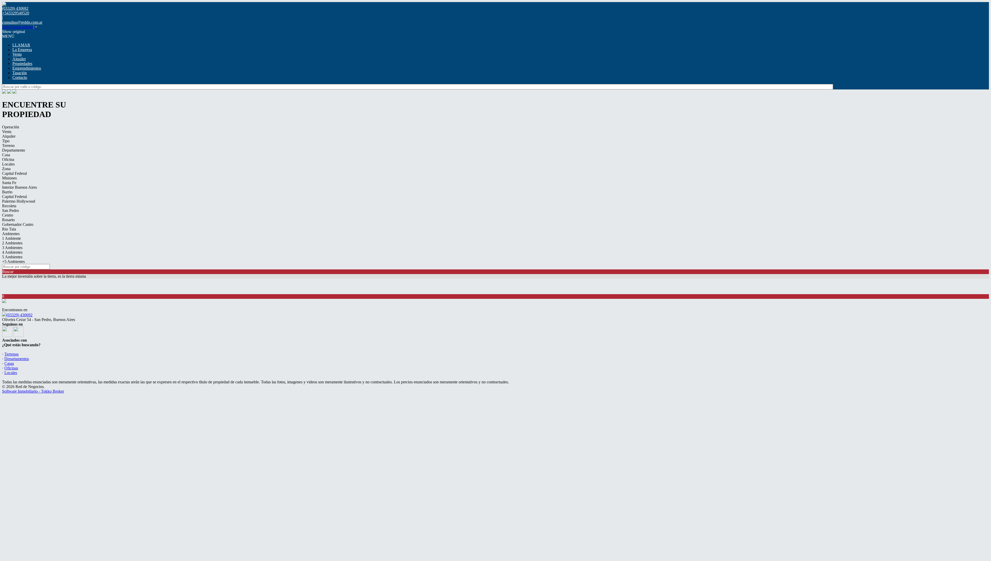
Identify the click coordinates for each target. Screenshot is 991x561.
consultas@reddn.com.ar (22, 22)
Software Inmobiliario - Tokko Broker (33, 391)
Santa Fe (9, 182)
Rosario (8, 220)
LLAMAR (21, 45)
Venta (17, 54)
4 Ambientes (12, 252)
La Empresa (22, 49)
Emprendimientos (26, 68)
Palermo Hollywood (18, 201)
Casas (9, 363)
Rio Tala (9, 229)
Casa (6, 155)
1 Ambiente (11, 238)
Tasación (19, 73)
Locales (8, 164)
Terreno (8, 145)
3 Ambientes (12, 247)
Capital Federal (14, 173)
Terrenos (11, 354)
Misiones (9, 178)
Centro (7, 215)
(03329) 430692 (19, 315)
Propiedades (22, 63)
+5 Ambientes (13, 261)
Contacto (19, 77)
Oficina (8, 159)
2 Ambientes (12, 243)
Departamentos (16, 359)
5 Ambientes (12, 257)
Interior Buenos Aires (19, 187)
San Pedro (10, 210)
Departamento (13, 150)
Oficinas (11, 368)
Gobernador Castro (17, 224)
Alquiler (19, 59)
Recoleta (9, 206)
